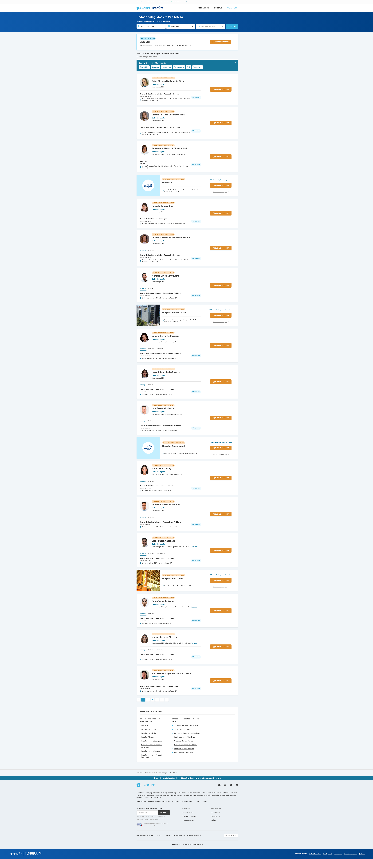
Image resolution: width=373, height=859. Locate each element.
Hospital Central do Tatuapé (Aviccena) (151, 756)
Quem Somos (186, 808)
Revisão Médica (215, 812)
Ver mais (196, 67)
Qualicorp (362, 854)
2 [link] (147, 700)
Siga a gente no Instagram (225, 785)
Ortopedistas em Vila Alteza (184, 749)
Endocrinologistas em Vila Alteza (186, 725)
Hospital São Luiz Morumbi (150, 751)
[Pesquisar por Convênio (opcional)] (222, 26)
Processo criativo (187, 812)
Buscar (233, 26)
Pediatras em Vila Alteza (183, 729)
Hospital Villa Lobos (145, 392)
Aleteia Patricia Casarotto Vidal (168, 114)
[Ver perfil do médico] (144, 82)
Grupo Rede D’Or (197, 845)
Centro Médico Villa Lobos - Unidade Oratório (157, 389)
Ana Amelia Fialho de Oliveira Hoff (169, 148)
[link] (167, 700)
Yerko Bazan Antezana (163, 541)
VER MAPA (197, 97)
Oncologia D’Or (327, 854)
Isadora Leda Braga (162, 468)
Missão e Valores (216, 808)
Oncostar (145, 42)
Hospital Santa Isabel (145, 295)
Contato (213, 820)
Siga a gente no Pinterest (237, 785)
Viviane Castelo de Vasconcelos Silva (171, 237)
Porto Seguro (179, 67)
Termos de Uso (215, 816)
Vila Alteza (173, 773)
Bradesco (155, 67)
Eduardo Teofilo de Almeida (166, 504)
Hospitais (218, 8)
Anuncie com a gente (188, 820)
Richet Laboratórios (350, 854)
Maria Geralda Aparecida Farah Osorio (171, 673)
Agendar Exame (163, 2)
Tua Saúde (140, 2)
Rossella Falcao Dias (162, 206)
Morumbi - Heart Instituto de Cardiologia (151, 746)
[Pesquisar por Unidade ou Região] (192, 26)
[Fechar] (235, 62)
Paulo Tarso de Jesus (163, 601)
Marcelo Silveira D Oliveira (165, 276)
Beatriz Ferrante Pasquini (165, 336)
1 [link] (143, 700)
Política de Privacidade (189, 816)
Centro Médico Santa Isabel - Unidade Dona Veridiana (160, 293)
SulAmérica (144, 67)
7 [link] (161, 700)
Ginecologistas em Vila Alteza (184, 741)
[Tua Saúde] (146, 785)
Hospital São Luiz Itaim (146, 96)
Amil (188, 67)
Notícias (186, 2)
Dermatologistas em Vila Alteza (185, 745)
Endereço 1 (143, 250)
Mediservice (166, 67)
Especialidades (203, 8)
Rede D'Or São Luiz (315, 854)
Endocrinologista (163, 773)
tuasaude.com (232, 8)
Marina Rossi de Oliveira (164, 637)
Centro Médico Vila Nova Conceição (153, 219)
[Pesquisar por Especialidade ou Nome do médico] (163, 26)
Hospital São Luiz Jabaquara (151, 741)
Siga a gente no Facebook (231, 785)
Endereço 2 (152, 250)
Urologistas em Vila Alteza (183, 753)
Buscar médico (150, 2)
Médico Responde (175, 2)
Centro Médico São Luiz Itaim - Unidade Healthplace (160, 94)
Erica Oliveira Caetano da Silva (168, 81)
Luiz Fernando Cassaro (164, 408)
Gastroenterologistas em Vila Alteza (187, 733)
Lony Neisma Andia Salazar (166, 372)
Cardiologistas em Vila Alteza (184, 737)
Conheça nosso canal (219, 785)
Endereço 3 (161, 348)
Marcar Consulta (150, 773)
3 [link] (152, 700)
